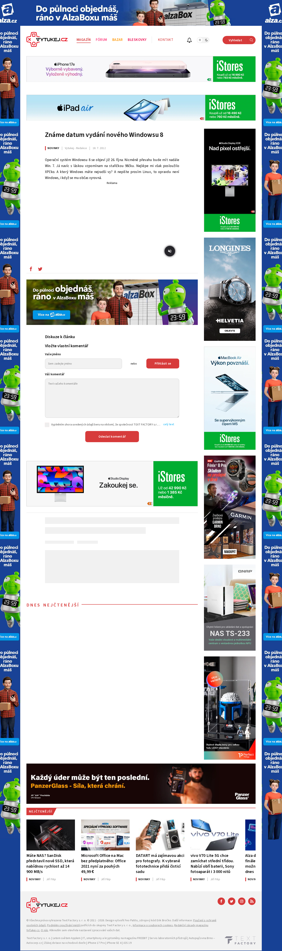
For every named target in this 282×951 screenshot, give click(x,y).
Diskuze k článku (60, 337)
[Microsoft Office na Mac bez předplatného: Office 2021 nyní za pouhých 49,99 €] (105, 835)
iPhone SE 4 (114, 943)
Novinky (53, 148)
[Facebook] (221, 901)
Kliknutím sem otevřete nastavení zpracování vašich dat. (85, 930)
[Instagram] (241, 901)
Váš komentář (54, 374)
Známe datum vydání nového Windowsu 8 (104, 135)
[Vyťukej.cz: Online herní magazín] (47, 40)
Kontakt (165, 39)
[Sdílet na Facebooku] (30, 270)
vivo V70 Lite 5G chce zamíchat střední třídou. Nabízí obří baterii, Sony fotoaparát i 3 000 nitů (212, 863)
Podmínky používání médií (63, 925)
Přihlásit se (163, 363)
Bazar (117, 39)
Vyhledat (235, 40)
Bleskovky (137, 39)
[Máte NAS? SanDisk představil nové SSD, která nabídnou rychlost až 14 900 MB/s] (50, 835)
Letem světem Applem (67, 938)
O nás (44, 930)
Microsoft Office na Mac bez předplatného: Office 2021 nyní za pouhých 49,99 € (103, 863)
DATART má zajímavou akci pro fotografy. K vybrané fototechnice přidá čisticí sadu (160, 863)
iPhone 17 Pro (96, 943)
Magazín (84, 39)
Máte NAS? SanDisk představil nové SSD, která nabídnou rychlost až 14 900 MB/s (50, 863)
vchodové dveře (75, 943)
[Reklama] (141, 13)
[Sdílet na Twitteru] (40, 270)
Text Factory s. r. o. (74, 920)
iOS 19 (127, 943)
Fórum (101, 39)
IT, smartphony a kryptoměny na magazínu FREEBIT (115, 938)
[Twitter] (231, 901)
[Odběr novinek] (189, 40)
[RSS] (252, 901)
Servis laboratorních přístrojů (168, 938)
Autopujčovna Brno (201, 938)
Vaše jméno (53, 354)
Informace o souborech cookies (153, 925)
